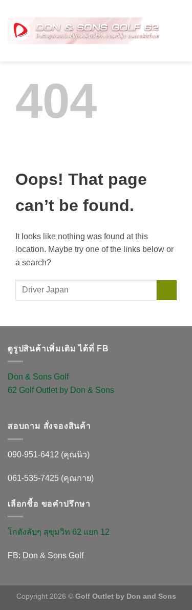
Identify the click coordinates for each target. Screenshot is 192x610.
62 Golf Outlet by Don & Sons (61, 390)
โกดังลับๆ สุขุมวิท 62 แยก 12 (59, 532)
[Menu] (178, 40)
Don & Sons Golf (38, 376)
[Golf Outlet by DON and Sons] (84, 31)
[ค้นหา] (172, 18)
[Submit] (167, 290)
